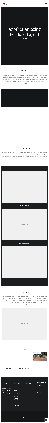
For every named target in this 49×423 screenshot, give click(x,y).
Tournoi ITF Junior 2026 (18, 394)
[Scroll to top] (46, 420)
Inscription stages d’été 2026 (18, 387)
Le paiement (39, 388)
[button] (46, 4)
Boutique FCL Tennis (41, 382)
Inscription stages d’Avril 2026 (18, 399)
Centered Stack (9, 368)
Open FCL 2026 (17, 390)
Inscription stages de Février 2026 (18, 403)
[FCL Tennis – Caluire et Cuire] (4, 3)
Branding (25, 38)
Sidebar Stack (40, 364)
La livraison (39, 385)
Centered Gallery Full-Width (24, 368)
